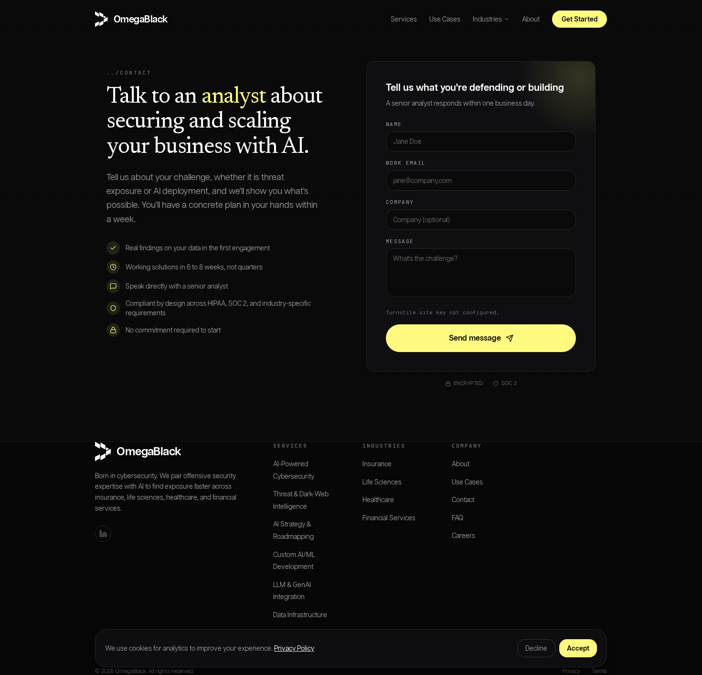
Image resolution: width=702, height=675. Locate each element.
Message (400, 241)
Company (400, 202)
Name (394, 124)
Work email (405, 163)
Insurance (377, 464)
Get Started (579, 19)
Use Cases (444, 19)
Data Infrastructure (300, 615)
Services (404, 19)
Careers (463, 535)
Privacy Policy (294, 648)
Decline (536, 648)
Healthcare (378, 499)
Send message (475, 338)
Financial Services (388, 518)
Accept (578, 648)
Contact (463, 499)
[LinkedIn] (103, 533)
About (531, 19)
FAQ (457, 518)
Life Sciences (382, 482)
